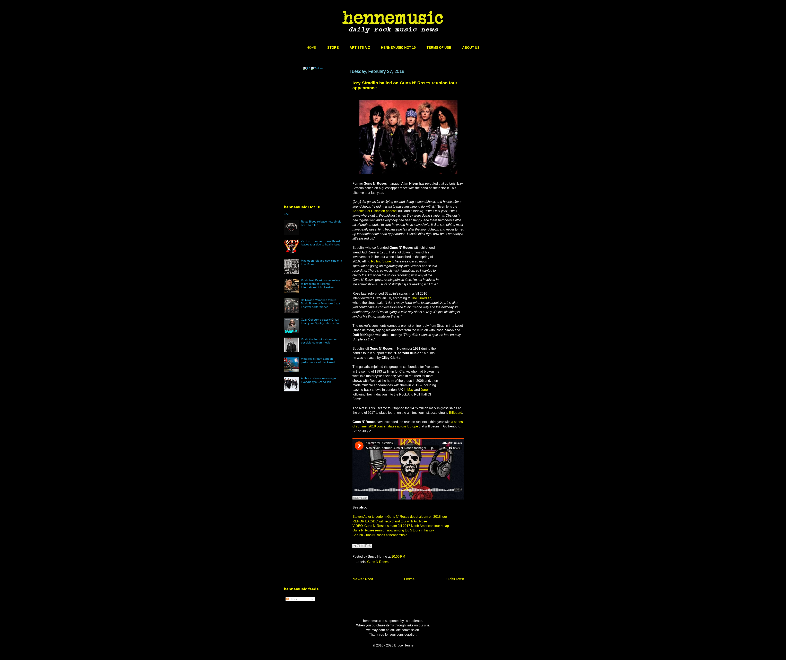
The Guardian (421, 298)
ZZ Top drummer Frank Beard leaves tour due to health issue (321, 243)
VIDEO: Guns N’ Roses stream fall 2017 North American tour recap (400, 526)
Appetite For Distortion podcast (374, 211)
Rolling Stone (381, 261)
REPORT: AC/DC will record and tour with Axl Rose (389, 521)
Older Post (455, 579)
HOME (311, 47)
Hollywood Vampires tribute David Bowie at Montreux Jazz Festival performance (320, 303)
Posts (293, 599)
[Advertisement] (314, 107)
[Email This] (354, 546)
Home (409, 579)
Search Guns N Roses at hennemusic (379, 535)
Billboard (455, 412)
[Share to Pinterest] (370, 546)
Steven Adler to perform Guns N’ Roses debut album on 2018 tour (399, 516)
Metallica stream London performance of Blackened (318, 360)
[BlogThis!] (358, 546)
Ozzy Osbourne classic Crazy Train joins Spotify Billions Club (320, 321)
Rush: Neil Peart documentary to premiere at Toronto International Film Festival (320, 284)
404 (286, 214)
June (424, 389)
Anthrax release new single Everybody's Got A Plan (318, 380)
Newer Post (362, 579)
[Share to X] (362, 546)
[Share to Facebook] (366, 546)
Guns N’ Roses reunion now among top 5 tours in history (393, 530)
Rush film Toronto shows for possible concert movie (319, 341)
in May (408, 389)
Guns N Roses (377, 562)
